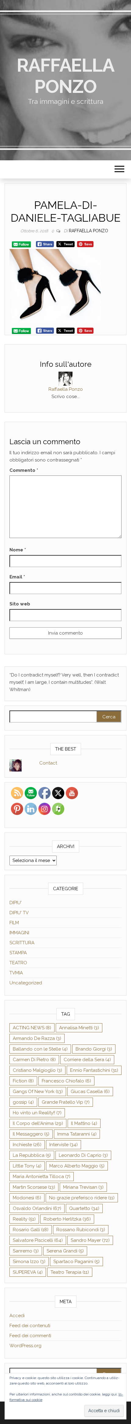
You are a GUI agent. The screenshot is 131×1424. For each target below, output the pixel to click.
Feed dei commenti (30, 1335)
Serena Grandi (65, 1251)
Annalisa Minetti (79, 1028)
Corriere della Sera (87, 1059)
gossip (23, 1102)
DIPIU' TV (19, 912)
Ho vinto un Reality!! (37, 1113)
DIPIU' (15, 902)
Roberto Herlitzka (67, 1219)
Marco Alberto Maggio (76, 1166)
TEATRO (18, 963)
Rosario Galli (30, 1229)
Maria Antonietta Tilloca (41, 1176)
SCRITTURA (21, 942)
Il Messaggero (31, 1134)
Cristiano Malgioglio (37, 1070)
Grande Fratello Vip (66, 1102)
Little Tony (27, 1166)
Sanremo (26, 1251)
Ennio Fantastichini (94, 1070)
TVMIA (16, 973)
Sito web (19, 604)
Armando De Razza (37, 1038)
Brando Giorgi (94, 1049)
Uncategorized (25, 983)
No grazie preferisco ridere (82, 1198)
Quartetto (84, 1208)
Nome (17, 550)
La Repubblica (32, 1155)
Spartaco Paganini (76, 1261)
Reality (24, 1219)
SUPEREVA (28, 1272)
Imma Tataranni (77, 1134)
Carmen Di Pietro (34, 1059)
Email (17, 577)
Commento (23, 470)
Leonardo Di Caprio (83, 1155)
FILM (14, 922)
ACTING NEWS (32, 1028)
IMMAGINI (19, 932)
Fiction (23, 1081)
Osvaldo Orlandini (37, 1208)
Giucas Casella (90, 1091)
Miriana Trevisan (83, 1187)
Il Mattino (84, 1123)
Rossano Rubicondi (80, 1229)
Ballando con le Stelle (40, 1049)
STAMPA (18, 953)
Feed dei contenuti (29, 1325)
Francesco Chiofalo (66, 1081)
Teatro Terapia (70, 1272)
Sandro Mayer (90, 1240)
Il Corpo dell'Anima (38, 1123)
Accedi (17, 1315)
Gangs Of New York (38, 1091)
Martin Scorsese (34, 1187)
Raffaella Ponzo (65, 76)
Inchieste (27, 1144)
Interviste (63, 1144)
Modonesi (27, 1198)
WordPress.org (25, 1345)
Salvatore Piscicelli (38, 1240)
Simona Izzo (29, 1261)
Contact (48, 763)
